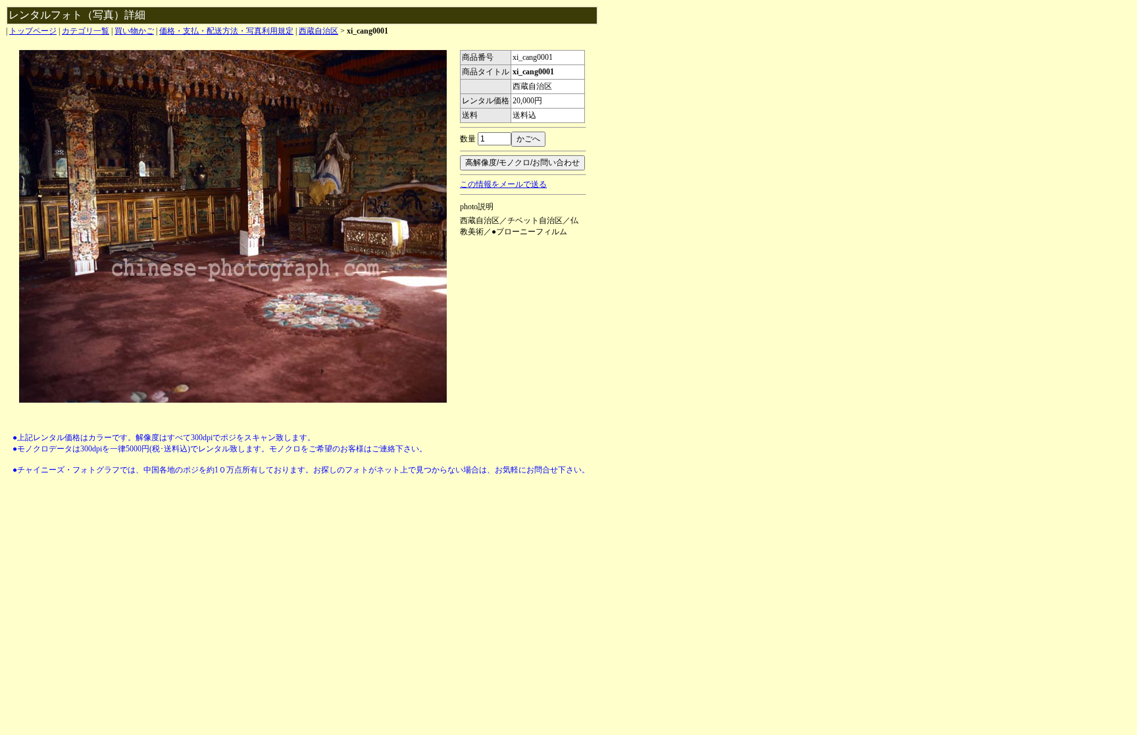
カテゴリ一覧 (85, 31)
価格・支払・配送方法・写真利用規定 (226, 31)
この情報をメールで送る (503, 184)
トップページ (33, 31)
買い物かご (134, 31)
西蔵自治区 (318, 31)
